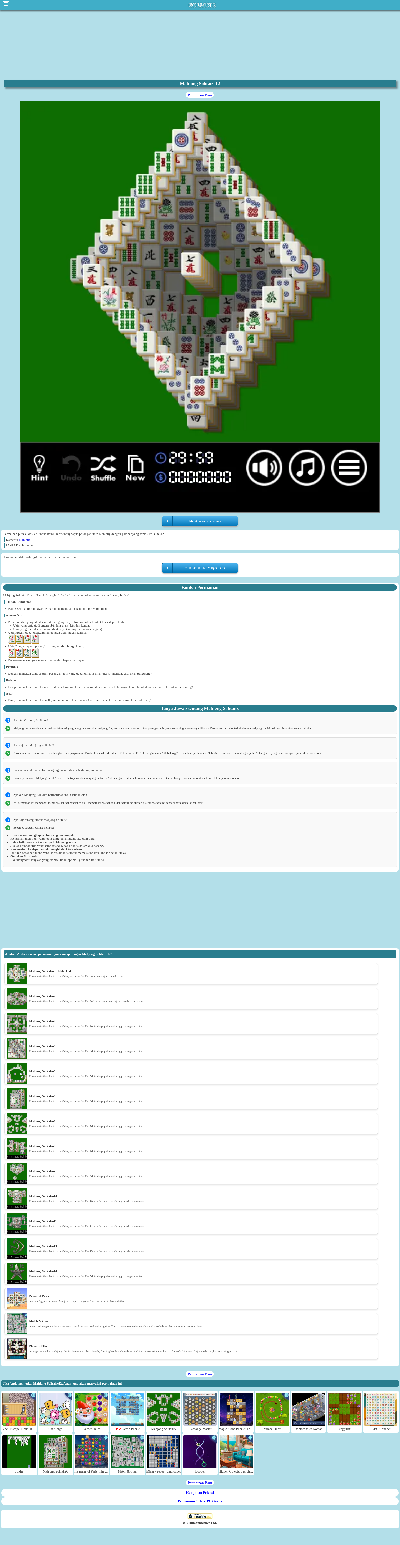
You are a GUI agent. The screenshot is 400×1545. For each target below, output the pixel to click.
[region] (199, 44)
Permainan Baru (200, 95)
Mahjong (25, 539)
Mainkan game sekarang (205, 521)
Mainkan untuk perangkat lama (205, 568)
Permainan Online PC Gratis (200, 1501)
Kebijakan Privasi (200, 1493)
